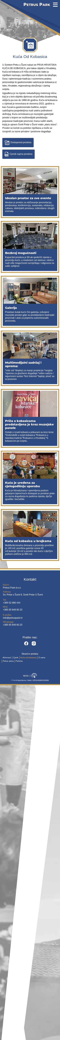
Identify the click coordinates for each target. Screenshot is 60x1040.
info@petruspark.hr (13, 616)
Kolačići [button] (29, 680)
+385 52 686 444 (11, 601)
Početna (19, 661)
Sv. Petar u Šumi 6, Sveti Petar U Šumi (23, 593)
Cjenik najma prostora (21, 154)
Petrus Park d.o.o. (12, 586)
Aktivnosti (7, 657)
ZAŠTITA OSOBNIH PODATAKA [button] (41, 680)
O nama (41, 657)
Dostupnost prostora (20, 142)
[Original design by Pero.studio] (34, 675)
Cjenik (15, 657)
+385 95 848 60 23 (12, 608)
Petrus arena (8, 661)
